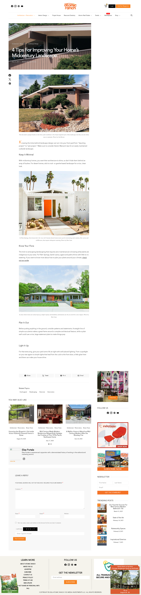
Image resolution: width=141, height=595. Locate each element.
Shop (116, 15)
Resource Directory (69, 15)
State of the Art (118, 518)
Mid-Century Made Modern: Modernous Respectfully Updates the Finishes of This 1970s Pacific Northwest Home (50, 434)
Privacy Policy (28, 578)
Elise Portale (28, 449)
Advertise (27, 569)
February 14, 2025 (118, 520)
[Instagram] (15, 6)
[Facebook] (12, 6)
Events (97, 15)
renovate (42, 392)
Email (42, 513)
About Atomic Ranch (27, 564)
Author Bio (12, 461)
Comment (18, 489)
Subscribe (27, 572)
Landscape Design (33, 44)
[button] (48, 444)
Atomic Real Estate (84, 15)
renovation (51, 392)
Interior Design (42, 15)
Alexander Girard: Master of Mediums (112, 381)
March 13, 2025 (118, 511)
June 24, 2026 (78, 439)
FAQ (28, 588)
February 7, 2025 (118, 542)
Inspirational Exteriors (118, 539)
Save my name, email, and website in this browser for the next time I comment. (39, 523)
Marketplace (108, 15)
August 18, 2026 (21, 439)
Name (17, 513)
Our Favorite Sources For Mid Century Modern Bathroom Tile (118, 507)
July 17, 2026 (50, 440)
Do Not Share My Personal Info (28, 586)
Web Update (28, 583)
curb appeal (23, 392)
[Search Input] (131, 15)
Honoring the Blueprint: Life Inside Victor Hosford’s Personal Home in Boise (21, 433)
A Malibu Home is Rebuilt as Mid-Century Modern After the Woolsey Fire (78, 433)
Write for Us (27, 567)
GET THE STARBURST (113, 492)
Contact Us (28, 575)
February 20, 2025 (113, 387)
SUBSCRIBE (70, 582)
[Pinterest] (18, 6)
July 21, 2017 (16, 62)
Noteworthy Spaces (118, 528)
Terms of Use (28, 580)
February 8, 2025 (118, 531)
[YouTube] (22, 6)
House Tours (29, 428)
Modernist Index (115, 376)
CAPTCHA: (19, 529)
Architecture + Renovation (25, 15)
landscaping (33, 392)
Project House (56, 15)
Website (66, 513)
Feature (107, 376)
